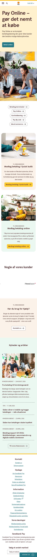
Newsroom (18, 476)
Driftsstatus (17, 499)
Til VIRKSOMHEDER (18, 164)
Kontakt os (17, 328)
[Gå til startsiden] (18, 3)
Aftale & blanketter (18, 493)
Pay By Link (17, 120)
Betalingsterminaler (17, 107)
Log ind (30, 3)
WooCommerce (17, 124)
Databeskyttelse (18, 496)
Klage (18, 501)
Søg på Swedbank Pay (18, 485)
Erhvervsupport (18, 466)
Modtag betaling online (17, 246)
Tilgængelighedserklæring (18, 513)
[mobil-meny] (3, 3)
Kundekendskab (18, 507)
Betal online (8, 45)
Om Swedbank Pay (18, 473)
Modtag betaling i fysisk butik (17, 185)
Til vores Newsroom (17, 446)
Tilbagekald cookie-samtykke (18, 516)
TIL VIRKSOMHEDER (18, 226)
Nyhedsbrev (18, 479)
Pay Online (17, 111)
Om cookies (18, 510)
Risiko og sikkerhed (18, 482)
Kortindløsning (17, 116)
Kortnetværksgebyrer (18, 504)
